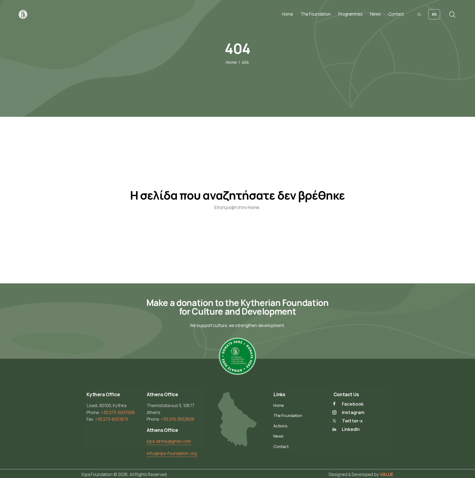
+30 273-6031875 (111, 419)
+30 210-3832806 (177, 419)
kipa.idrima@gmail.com (169, 441)
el (420, 14)
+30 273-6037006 (118, 412)
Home (231, 62)
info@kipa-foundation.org (172, 453)
